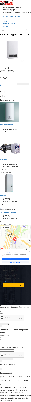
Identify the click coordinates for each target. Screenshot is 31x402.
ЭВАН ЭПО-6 (3, 160)
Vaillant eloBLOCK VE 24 (6, 124)
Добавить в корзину (23, 84)
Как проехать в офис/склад (13, 285)
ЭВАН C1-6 (3, 195)
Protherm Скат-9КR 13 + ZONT (8, 212)
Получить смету (5, 324)
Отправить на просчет (6, 359)
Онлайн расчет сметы (9, 23)
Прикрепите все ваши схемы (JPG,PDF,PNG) (11, 347)
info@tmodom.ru (7, 281)
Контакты (5, 26)
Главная (5, 21)
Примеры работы (7, 24)
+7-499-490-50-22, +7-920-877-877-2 (12, 16)
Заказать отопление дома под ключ (9, 86)
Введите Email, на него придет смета (9, 312)
